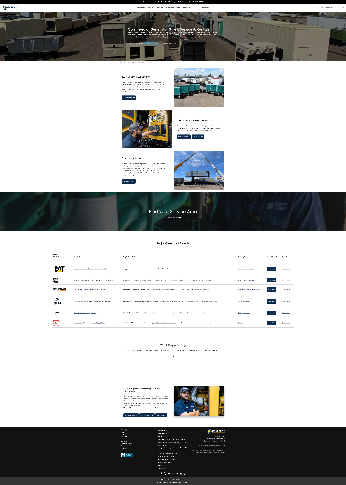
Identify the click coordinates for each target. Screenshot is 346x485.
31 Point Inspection (127, 446)
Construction (78, 269)
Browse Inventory (136, 43)
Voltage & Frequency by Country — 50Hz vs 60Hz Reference (173, 449)
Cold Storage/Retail (98, 323)
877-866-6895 (197, 2)
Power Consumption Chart (166, 457)
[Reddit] (184, 473)
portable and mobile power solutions (164, 323)
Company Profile (126, 444)
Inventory (124, 430)
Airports (93, 313)
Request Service (183, 137)
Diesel (240, 269)
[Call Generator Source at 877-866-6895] (190, 2)
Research (160, 436)
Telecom (102, 290)
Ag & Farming (78, 290)
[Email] (180, 473)
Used (122, 434)
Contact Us (161, 415)
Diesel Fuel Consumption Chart (167, 454)
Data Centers (98, 269)
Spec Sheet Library (163, 430)
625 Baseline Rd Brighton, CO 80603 (214, 441)
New (122, 432)
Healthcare (86, 280)
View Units (271, 269)
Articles (160, 465)
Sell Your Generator (172, 8)
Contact (205, 8)
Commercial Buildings (106, 280)
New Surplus (125, 437)
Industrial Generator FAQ (165, 462)
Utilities (105, 269)
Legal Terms (187, 482)
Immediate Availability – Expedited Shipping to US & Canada (165, 2)
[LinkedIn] (176, 473)
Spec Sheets (286, 269)
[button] (145, 7)
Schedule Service (131, 415)
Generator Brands (163, 433)
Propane (253, 280)
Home (121, 62)
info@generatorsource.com (216, 439)
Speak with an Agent (171, 43)
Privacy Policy (159, 482)
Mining (85, 269)
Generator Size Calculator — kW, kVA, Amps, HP (172, 439)
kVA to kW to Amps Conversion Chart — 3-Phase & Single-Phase (173, 443)
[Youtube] (169, 473)
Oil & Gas (90, 269)
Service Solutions (153, 43)
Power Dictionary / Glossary (166, 459)
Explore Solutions (128, 181)
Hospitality (107, 301)
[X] (165, 473)
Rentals (160, 8)
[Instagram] (173, 473)
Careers (123, 448)
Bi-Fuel (252, 269)
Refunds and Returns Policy (177, 482)
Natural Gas (246, 269)
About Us (124, 441)
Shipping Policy (166, 482)
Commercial (87, 290)
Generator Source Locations (173, 217)
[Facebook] (161, 473)
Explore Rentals (198, 137)
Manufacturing (95, 280)
